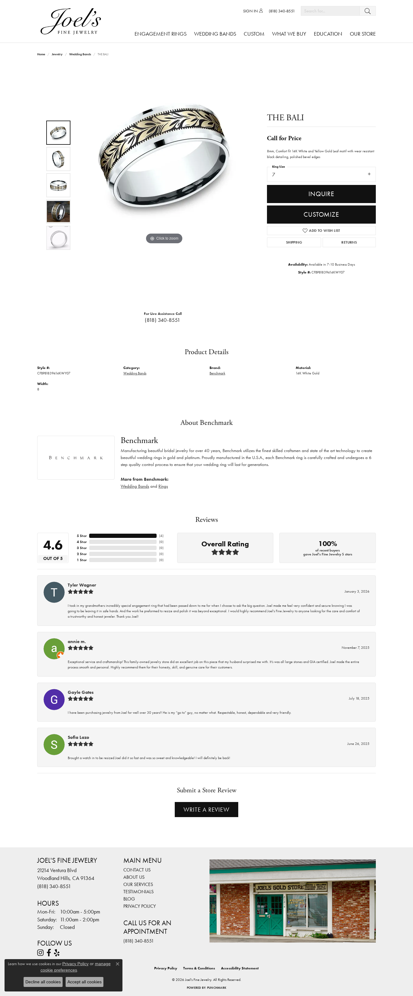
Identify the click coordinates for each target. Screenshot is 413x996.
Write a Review (206, 809)
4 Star (82, 541)
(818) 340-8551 (162, 320)
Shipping (294, 242)
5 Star (82, 535)
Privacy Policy (139, 906)
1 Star (82, 560)
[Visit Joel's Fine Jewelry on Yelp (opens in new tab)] (57, 952)
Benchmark (217, 373)
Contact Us (137, 870)
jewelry (57, 54)
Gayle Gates (81, 692)
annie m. (77, 642)
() (161, 535)
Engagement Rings (161, 33)
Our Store (363, 33)
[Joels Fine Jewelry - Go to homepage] (72, 21)
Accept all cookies (84, 981)
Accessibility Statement (240, 968)
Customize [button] (321, 214)
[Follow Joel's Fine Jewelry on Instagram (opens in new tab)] (40, 952)
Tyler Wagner (82, 585)
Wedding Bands (215, 33)
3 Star (82, 547)
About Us (134, 877)
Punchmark (216, 988)
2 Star (82, 553)
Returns (349, 242)
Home (41, 54)
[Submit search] (367, 11)
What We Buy (289, 33)
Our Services (138, 884)
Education (328, 33)
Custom (254, 33)
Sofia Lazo (78, 737)
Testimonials (138, 891)
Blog (129, 899)
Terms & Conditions (199, 968)
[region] (164, 185)
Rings (163, 486)
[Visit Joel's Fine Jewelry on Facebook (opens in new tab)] (49, 952)
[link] (282, 10)
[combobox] (330, 11)
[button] (253, 10)
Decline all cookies (43, 981)
